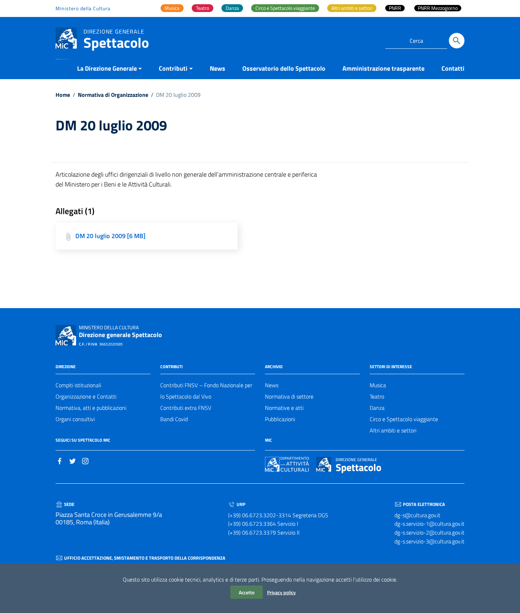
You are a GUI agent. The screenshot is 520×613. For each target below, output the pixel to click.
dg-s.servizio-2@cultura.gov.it (429, 532)
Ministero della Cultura (83, 8)
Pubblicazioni (280, 419)
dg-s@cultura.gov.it (417, 515)
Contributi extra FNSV (185, 407)
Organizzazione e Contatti (86, 396)
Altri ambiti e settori (393, 430)
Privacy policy (281, 592)
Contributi (173, 68)
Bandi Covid (174, 419)
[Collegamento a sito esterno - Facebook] (60, 460)
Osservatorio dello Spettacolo (283, 68)
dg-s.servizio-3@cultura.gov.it (429, 541)
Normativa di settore (289, 396)
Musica (378, 385)
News (217, 68)
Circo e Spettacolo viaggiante (404, 419)
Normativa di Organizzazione (113, 94)
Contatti (452, 68)
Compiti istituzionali (78, 385)
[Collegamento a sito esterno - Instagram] (85, 460)
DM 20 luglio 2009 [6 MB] (110, 236)
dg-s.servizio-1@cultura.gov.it (429, 523)
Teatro (377, 396)
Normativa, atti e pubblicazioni (91, 407)
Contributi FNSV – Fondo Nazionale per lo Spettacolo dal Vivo (206, 391)
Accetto (246, 592)
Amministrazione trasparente (383, 68)
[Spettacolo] (66, 37)
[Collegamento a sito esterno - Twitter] (72, 460)
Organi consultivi (75, 419)
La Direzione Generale (107, 68)
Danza (377, 407)
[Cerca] (456, 40)
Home (63, 94)
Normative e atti (284, 407)
